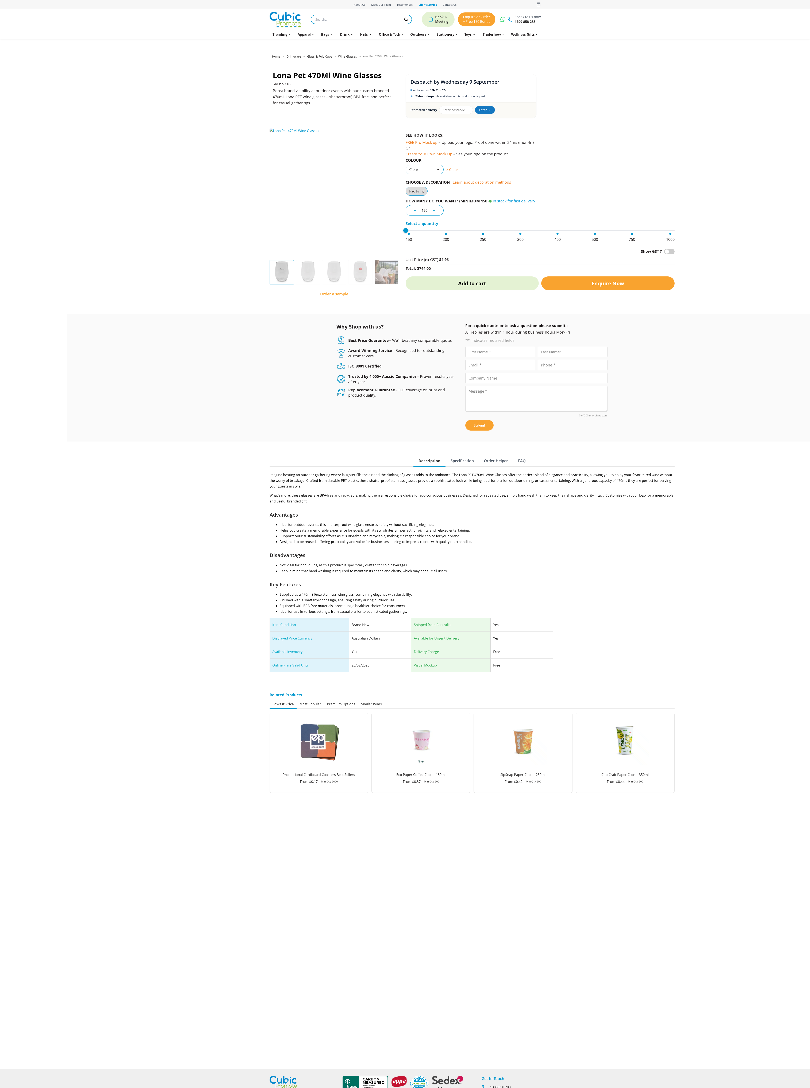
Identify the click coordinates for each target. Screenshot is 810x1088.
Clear (453, 169)
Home (276, 56)
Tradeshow (492, 34)
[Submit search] (406, 19)
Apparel (304, 34)
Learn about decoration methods (482, 182)
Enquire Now (608, 283)
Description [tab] (429, 460)
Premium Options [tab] (341, 704)
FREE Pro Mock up (421, 142)
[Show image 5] (386, 272)
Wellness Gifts (523, 34)
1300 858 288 (525, 22)
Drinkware (293, 56)
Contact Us (449, 5)
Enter (483, 110)
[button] (282, 34)
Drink (345, 34)
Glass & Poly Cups (319, 56)
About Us (359, 5)
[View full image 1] (334, 192)
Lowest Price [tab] (283, 704)
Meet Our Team (381, 5)
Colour (413, 160)
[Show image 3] (334, 272)
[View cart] (538, 4)
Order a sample (334, 293)
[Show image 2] (308, 272)
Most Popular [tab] (310, 704)
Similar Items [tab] (371, 704)
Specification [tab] (462, 460)
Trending (280, 34)
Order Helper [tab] (496, 460)
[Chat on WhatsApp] (502, 19)
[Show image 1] (282, 272)
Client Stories (427, 5)
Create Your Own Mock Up (429, 153)
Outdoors (418, 34)
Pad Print (416, 191)
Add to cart (472, 283)
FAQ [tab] (522, 460)
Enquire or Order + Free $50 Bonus (476, 19)
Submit (479, 425)
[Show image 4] (360, 272)
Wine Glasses (347, 56)
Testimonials (405, 5)
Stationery (445, 34)
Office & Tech (389, 34)
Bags (325, 34)
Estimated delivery (423, 110)
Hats (364, 34)
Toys (468, 34)
